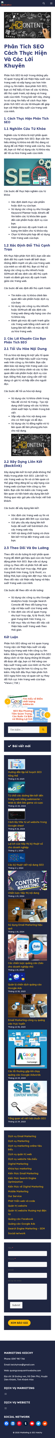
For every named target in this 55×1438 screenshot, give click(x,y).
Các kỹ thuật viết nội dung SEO (26, 864)
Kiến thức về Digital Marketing (25, 1186)
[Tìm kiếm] (43, 729)
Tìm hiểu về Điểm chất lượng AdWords (33, 701)
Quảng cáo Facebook (20, 1218)
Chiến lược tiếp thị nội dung (23, 892)
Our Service (15, 1196)
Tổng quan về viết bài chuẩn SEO (27, 1118)
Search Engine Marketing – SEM (26, 1228)
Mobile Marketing (18, 1191)
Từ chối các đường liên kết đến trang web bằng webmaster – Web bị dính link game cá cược (25, 799)
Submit (16, 1305)
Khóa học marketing (20, 1168)
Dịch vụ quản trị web (20, 1154)
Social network (16, 1233)
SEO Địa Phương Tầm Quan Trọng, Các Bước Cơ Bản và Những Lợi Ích (21, 714)
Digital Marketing (18, 1163)
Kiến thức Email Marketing (23, 1173)
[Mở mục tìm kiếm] (44, 3)
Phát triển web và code (21, 1201)
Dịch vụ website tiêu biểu (22, 1159)
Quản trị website (17, 1205)
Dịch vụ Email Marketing (22, 1136)
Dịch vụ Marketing (18, 1141)
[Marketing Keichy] (7, 3)
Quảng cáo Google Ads (21, 1223)
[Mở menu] (5, 1394)
